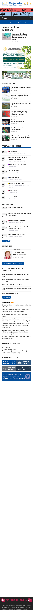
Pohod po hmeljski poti (16, 183)
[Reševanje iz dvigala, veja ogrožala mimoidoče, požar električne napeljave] (6, 114)
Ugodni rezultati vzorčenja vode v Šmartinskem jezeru (21, 104)
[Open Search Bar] (30, 18)
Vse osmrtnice (7, 263)
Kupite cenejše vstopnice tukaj (11, 352)
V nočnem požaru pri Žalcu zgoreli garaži (19, 96)
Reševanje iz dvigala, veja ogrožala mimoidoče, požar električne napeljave (19, 113)
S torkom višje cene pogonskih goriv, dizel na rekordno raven (20, 136)
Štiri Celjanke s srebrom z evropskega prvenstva (19, 120)
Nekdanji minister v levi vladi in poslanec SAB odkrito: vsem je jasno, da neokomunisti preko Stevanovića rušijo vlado (15, 332)
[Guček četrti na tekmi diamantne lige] (6, 130)
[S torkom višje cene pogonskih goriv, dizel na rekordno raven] (6, 138)
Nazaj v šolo (13, 190)
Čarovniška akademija (16, 207)
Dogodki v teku (7, 204)
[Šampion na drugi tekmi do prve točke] (6, 90)
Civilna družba (6, 347)
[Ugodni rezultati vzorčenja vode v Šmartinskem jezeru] (6, 106)
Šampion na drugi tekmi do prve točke (21, 88)
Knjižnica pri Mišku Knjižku (17, 220)
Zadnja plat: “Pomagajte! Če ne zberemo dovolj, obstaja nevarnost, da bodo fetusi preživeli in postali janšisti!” (16, 325)
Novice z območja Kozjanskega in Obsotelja (14, 351)
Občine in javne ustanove (9, 349)
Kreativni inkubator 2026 (17, 234)
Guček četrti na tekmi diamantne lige (17, 128)
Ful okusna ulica (14, 177)
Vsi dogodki (6, 241)
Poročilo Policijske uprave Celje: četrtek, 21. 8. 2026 (16, 288)
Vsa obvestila (6, 297)
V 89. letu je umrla (18, 252)
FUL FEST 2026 (14, 171)
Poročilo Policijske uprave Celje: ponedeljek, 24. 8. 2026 (16, 280)
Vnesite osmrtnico (18, 263)
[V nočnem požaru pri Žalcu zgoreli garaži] (6, 98)
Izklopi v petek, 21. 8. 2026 (10, 293)
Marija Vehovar (19, 255)
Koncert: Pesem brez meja (17, 164)
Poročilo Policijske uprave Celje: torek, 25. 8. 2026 (16, 275)
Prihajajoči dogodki (11, 146)
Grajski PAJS (13, 197)
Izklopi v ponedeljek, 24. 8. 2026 (12, 284)
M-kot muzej (13, 151)
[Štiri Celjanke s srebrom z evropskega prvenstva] (6, 122)
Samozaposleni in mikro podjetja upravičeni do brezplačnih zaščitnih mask (20, 36)
